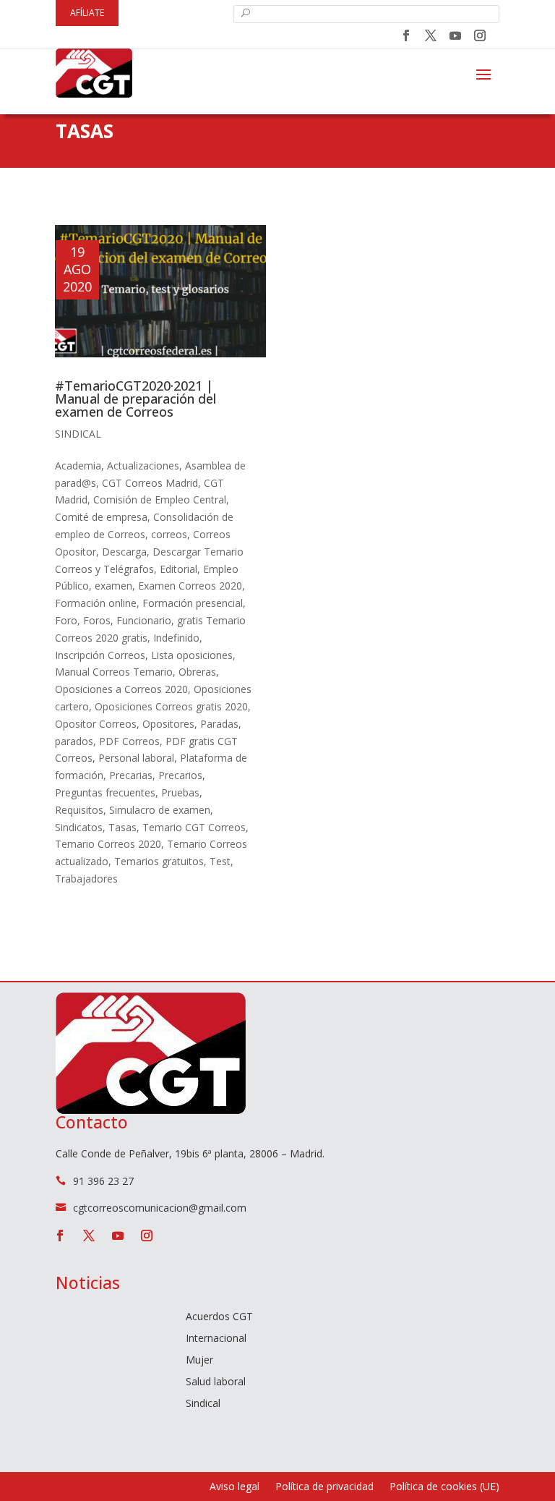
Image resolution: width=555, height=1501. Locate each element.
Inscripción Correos (100, 655)
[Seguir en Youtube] (455, 35)
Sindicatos (79, 827)
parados (74, 741)
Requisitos (79, 810)
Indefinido (176, 638)
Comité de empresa (101, 517)
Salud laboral (216, 1382)
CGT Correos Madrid (150, 483)
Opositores (168, 724)
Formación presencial (192, 603)
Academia (78, 465)
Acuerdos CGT (219, 1317)
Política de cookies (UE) (444, 1487)
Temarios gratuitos (159, 861)
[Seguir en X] (430, 35)
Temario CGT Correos (194, 827)
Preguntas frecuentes (105, 792)
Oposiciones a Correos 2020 (121, 689)
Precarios (180, 775)
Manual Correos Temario (114, 672)
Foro (66, 620)
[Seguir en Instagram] (480, 35)
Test (220, 861)
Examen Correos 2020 (190, 585)
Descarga (124, 551)
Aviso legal (234, 1487)
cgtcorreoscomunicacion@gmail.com (159, 1208)
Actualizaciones (143, 465)
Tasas (122, 827)
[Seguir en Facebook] (406, 35)
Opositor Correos (96, 724)
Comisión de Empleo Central (159, 499)
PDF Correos (129, 741)
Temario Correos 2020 (108, 844)
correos (169, 534)
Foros (97, 620)
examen (113, 585)
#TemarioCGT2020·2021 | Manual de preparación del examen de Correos (135, 398)
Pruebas (180, 792)
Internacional (216, 1339)
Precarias (130, 775)
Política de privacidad (324, 1487)
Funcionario (143, 620)
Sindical (78, 434)
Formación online (96, 603)
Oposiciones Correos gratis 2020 (171, 706)
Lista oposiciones (192, 655)
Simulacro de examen (159, 810)
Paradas (219, 724)
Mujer (199, 1360)
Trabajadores (86, 878)
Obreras (197, 672)
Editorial (178, 569)
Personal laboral (136, 758)
